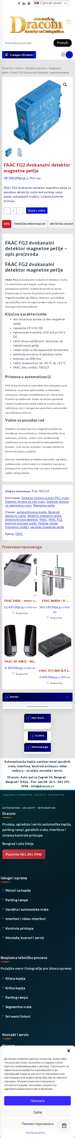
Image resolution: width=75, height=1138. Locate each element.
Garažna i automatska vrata (27, 909)
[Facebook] (19, 3)
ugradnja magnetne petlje (47, 527)
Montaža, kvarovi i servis (24, 938)
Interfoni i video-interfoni (25, 919)
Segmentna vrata (18, 1007)
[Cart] (68, 21)
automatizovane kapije (32, 512)
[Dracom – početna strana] (29, 21)
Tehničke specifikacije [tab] (29, 223)
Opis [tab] (7, 223)
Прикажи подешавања (38, 1123)
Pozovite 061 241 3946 (24, 854)
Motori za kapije (18, 890)
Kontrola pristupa (19, 928)
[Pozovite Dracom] (69, 54)
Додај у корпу (36, 210)
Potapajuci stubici (17, 527)
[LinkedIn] (23, 3)
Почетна (7, 68)
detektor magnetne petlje (44, 515)
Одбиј (37, 1112)
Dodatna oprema (36, 68)
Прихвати (37, 1101)
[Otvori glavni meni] (63, 55)
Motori (19, 68)
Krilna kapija (15, 988)
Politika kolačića (35, 1132)
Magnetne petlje (44, 505)
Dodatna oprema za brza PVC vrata (45, 498)
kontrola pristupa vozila (21, 523)
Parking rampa (16, 997)
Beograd (53, 512)
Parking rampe (48, 523)
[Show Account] (53, 21)
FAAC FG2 (55, 519)
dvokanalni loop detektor (21, 519)
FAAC (43, 519)
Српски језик (50, 3)
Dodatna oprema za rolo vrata (25, 501)
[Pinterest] (29, 3)
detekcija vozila (15, 515)
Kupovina (22, 613)
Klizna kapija (15, 978)
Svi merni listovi (17, 1016)
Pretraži (62, 43)
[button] (69, 1051)
